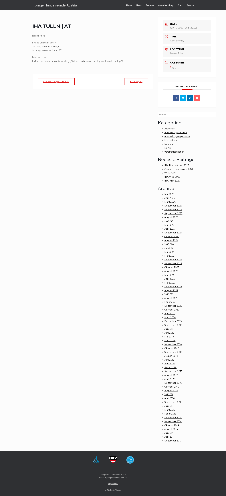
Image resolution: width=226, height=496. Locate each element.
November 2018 (173, 344)
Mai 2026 (169, 194)
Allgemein (169, 128)
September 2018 (173, 352)
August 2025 (171, 217)
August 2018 (171, 356)
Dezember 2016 (173, 383)
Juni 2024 (169, 248)
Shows (175, 68)
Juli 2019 (168, 329)
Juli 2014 (168, 433)
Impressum (113, 483)
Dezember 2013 (173, 440)
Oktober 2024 (171, 236)
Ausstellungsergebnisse (177, 136)
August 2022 (171, 290)
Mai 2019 (169, 336)
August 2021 (171, 298)
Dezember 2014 (173, 417)
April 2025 (169, 228)
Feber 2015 (170, 413)
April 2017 (169, 379)
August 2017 (171, 375)
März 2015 (169, 409)
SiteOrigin (111, 490)
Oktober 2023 (171, 267)
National (168, 144)
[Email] (197, 98)
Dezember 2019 (173, 321)
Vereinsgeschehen (174, 151)
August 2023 (171, 271)
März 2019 (169, 340)
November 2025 (173, 209)
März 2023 (170, 282)
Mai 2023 (169, 275)
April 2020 (169, 313)
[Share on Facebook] (176, 98)
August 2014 (171, 429)
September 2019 (173, 325)
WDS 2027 (170, 173)
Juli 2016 (168, 394)
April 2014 (169, 436)
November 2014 (173, 421)
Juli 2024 (169, 244)
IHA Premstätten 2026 (176, 165)
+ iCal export (136, 81)
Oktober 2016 (171, 386)
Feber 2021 (170, 302)
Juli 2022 (169, 294)
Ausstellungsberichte (175, 132)
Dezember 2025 (173, 205)
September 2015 (173, 402)
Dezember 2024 (173, 232)
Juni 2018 (169, 359)
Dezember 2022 (173, 286)
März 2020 (170, 317)
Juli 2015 (168, 406)
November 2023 (173, 263)
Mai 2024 (169, 252)
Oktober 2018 (171, 348)
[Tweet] (183, 98)
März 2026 (170, 201)
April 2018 (169, 363)
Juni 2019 (169, 332)
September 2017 (173, 371)
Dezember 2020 (173, 305)
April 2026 (169, 198)
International (171, 140)
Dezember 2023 (173, 259)
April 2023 (169, 279)
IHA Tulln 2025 (172, 180)
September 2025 (173, 213)
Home (129, 5)
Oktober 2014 (171, 425)
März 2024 (170, 255)
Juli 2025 (168, 221)
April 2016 (169, 398)
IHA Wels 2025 (172, 177)
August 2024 (171, 240)
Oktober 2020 (171, 309)
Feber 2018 (170, 367)
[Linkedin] (190, 98)
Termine (150, 5)
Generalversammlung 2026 (178, 169)
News (138, 5)
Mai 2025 (169, 225)
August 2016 (171, 390)
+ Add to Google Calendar (56, 81)
